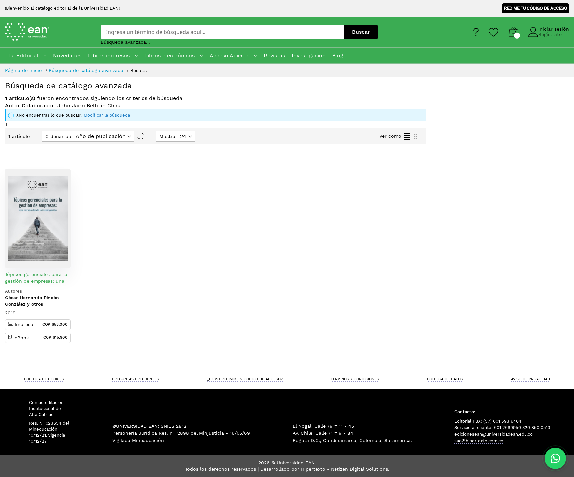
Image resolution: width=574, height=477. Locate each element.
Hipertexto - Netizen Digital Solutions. (345, 469)
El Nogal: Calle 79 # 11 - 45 (323, 426)
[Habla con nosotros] (555, 458)
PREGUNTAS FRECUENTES (135, 379)
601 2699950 (507, 427)
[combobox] (222, 32)
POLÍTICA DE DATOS (445, 379)
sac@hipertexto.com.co (478, 440)
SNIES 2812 (173, 426)
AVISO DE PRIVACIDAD (530, 379)
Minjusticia (211, 433)
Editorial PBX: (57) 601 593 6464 (487, 421)
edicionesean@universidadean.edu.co (493, 434)
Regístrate (550, 34)
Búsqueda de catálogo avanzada (87, 70)
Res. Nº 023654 (45, 423)
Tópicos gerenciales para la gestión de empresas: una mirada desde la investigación (36, 284)
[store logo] (36, 32)
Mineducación (43, 429)
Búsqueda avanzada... (125, 42)
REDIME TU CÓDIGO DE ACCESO (535, 8)
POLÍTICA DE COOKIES (44, 379)
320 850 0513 (536, 427)
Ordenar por (59, 136)
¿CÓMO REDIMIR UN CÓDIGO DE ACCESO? (245, 379)
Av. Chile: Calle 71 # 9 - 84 (323, 433)
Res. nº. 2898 (174, 433)
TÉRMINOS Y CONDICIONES (355, 379)
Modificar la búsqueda (107, 115)
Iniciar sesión (553, 29)
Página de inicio (24, 70)
